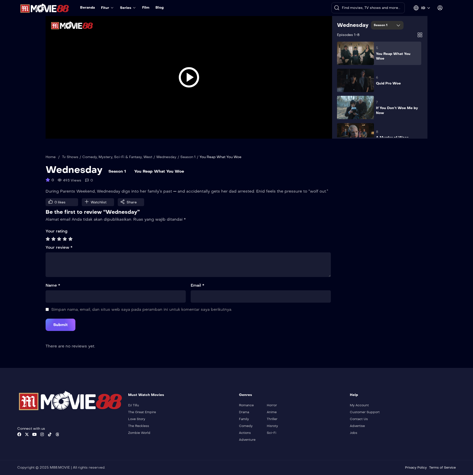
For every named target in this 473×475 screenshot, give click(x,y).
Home (51, 157)
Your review (59, 247)
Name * (53, 285)
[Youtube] (34, 434)
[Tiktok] (50, 434)
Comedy (89, 157)
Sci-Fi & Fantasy (128, 157)
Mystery (105, 157)
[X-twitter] (27, 434)
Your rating (57, 231)
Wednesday (353, 25)
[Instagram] (42, 434)
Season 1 (381, 25)
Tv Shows (70, 157)
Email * (197, 285)
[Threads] (57, 434)
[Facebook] (19, 434)
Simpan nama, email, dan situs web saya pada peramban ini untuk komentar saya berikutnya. (141, 309)
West (147, 157)
